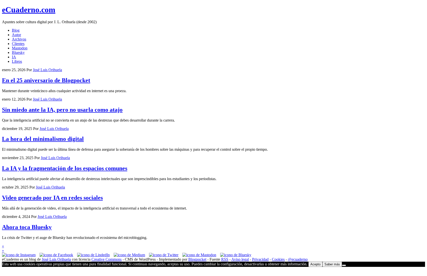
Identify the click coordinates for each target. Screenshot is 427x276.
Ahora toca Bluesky (27, 227)
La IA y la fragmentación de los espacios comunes (64, 168)
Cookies (278, 259)
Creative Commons (106, 259)
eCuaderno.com (28, 9)
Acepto (315, 264)
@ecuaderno (298, 259)
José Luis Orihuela (56, 259)
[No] (344, 265)
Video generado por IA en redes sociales (52, 197)
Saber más (332, 264)
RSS (224, 259)
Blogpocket (197, 259)
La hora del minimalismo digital (43, 139)
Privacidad (260, 259)
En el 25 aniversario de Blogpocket (46, 80)
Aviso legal (240, 259)
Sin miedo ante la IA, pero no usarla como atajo (62, 109)
